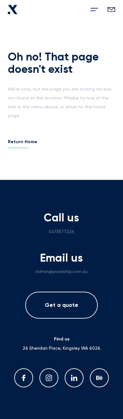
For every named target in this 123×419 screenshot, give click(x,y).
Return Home (22, 141)
